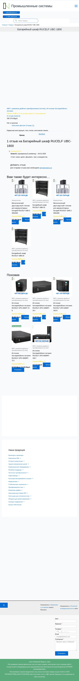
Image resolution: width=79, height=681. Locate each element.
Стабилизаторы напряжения (17, 484)
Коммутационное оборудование (18, 467)
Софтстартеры (13, 475)
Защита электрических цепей (17, 464)
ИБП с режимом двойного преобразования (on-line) (26, 108)
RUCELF (42, 134)
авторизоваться (46, 168)
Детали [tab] (22, 125)
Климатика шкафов (14, 490)
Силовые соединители (15, 502)
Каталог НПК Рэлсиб (14, 504)
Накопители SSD (13, 458)
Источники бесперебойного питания (19, 478)
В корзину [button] (39, 215)
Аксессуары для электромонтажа (18, 496)
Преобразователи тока (15, 487)
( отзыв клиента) (13, 116)
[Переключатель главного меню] (76, 6)
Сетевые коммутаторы (15, 461)
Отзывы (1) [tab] (30, 125)
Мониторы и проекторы (15, 455)
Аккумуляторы (12, 481)
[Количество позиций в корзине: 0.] (4, 605)
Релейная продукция (15, 470)
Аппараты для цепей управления (19, 499)
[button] (11, 12)
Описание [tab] (15, 125)
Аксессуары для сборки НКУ (17, 493)
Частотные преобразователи (17, 473)
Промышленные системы (31, 6)
